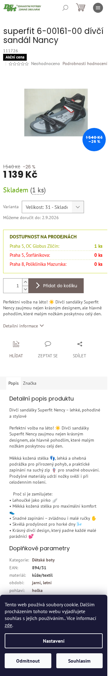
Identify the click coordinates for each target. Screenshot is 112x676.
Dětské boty (43, 560)
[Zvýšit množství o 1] (25, 282)
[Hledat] (65, 8)
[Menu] (98, 8)
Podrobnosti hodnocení (85, 63)
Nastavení (53, 641)
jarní (36, 582)
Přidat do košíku (60, 286)
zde (8, 625)
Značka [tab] (29, 383)
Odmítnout (28, 661)
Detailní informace (20, 326)
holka (37, 590)
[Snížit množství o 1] (25, 289)
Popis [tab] (13, 383)
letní (47, 582)
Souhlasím (79, 661)
